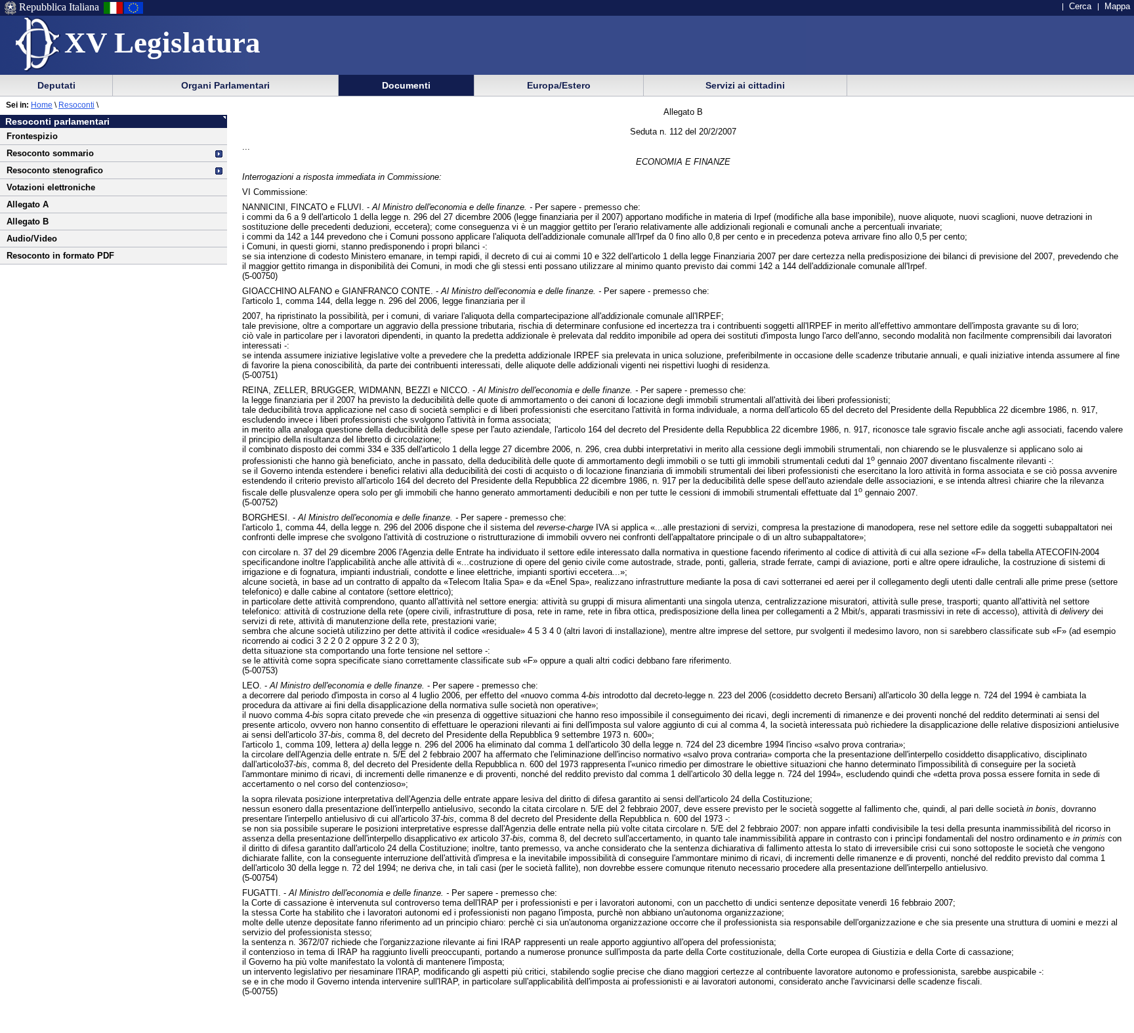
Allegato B (28, 221)
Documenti (406, 85)
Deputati (56, 85)
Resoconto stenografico (55, 170)
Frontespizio (32, 136)
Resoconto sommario (50, 153)
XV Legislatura (162, 42)
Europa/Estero (558, 85)
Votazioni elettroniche (51, 187)
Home (41, 105)
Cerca (1080, 6)
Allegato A (28, 204)
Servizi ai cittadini (745, 85)
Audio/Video (32, 238)
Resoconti (76, 105)
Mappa (1117, 6)
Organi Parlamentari (225, 85)
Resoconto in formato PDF (60, 256)
